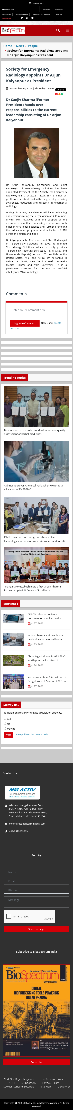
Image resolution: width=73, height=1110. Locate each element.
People (33, 46)
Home (7, 46)
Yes (8, 718)
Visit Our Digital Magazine (19, 1079)
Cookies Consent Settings (18, 1086)
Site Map (45, 1086)
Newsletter (46, 9)
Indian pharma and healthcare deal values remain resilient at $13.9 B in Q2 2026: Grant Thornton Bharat (45, 637)
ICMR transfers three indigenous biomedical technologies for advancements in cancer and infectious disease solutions (36, 539)
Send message (36, 929)
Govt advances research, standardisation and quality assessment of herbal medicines (34, 432)
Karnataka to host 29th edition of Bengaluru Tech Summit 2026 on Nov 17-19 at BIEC (47, 679)
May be (10, 728)
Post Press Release (22, 14)
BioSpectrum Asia (52, 1079)
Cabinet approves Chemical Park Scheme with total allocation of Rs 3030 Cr (33, 487)
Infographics (59, 9)
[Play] (62, 94)
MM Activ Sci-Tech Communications (41, 1102)
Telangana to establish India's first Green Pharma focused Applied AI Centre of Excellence (32, 588)
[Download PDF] (59, 94)
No (8, 723)
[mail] (56, 94)
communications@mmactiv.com (26, 823)
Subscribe (59, 14)
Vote (8, 734)
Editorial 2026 (30, 9)
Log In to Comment (24, 323)
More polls (42, 734)
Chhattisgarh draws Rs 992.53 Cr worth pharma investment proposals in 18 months (47, 658)
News (20, 46)
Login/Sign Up (6, 18)
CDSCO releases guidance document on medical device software (44, 616)
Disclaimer (64, 1086)
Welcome (9, 9)
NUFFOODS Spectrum (22, 1082)
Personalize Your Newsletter (41, 14)
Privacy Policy (50, 1082)
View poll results (24, 734)
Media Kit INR (6, 14)
